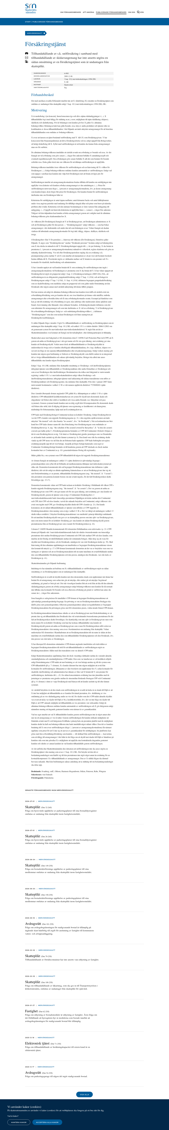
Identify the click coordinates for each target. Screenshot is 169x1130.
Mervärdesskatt (46, 801)
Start (28, 22)
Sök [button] (142, 12)
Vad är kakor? (12, 1116)
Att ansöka (88, 12)
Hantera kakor (18, 1122)
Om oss (131, 12)
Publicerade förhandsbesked (111, 12)
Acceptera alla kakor (47, 1122)
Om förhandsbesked (70, 12)
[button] (26, 53)
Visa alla (84, 1095)
